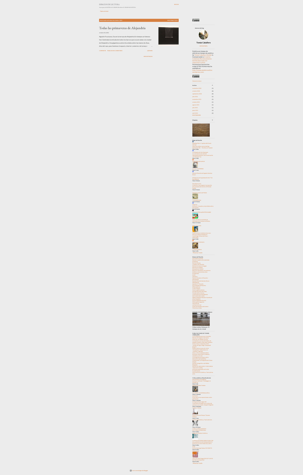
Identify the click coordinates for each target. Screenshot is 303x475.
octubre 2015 (196, 102)
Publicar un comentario (114, 50)
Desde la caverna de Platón (199, 192)
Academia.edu (196, 371)
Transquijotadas (196, 200)
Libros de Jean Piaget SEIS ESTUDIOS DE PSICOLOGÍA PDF (202, 459)
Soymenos (195, 396)
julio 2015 (195, 107)
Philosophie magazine (198, 302)
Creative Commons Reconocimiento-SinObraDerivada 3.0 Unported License (202, 59)
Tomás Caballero (203, 42)
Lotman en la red (196, 305)
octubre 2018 (196, 91)
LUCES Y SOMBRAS (197, 168)
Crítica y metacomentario (199, 428)
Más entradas (148, 56)
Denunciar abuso (196, 81)
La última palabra (197, 249)
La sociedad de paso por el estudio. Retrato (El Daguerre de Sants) (201, 337)
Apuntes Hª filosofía (197, 284)
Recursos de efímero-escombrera (201, 270)
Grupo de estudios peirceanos (200, 306)
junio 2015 (195, 110)
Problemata (195, 273)
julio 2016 (195, 96)
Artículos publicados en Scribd (200, 369)
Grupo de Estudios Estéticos (200, 433)
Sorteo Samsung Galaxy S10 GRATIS (202, 448)
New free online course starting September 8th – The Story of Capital (202, 146)
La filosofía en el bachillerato (200, 294)
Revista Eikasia (196, 263)
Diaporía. (194, 204)
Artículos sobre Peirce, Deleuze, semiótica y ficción (201, 355)
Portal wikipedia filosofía (199, 300)
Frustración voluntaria (198, 242)
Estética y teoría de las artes (199, 272)
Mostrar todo (172, 20)
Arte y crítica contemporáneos (200, 353)
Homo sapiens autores (198, 290)
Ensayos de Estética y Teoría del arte (202, 419)
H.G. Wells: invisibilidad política (201, 393)
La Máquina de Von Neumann (200, 152)
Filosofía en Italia (197, 308)
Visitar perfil (203, 46)
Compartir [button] (102, 50)
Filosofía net (195, 303)
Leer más (149, 50)
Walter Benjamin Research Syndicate (202, 297)
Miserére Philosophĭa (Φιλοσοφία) (201, 212)
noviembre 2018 (196, 88)
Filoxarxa (194, 276)
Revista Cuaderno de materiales (200, 260)
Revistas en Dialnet (197, 267)
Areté (193, 275)
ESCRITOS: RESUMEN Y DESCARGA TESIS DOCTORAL (202, 367)
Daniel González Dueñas (198, 385)
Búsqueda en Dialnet (197, 269)
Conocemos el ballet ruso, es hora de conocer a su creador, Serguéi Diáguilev (202, 404)
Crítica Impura (196, 288)
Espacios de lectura (109, 4)
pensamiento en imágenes (199, 379)
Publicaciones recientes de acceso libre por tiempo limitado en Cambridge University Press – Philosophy (201, 235)
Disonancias (195, 451)
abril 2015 (195, 113)
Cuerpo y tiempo (196, 408)
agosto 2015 (195, 105)
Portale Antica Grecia (198, 293)
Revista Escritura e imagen (199, 266)
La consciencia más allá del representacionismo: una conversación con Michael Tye (202, 155)
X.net (193, 446)
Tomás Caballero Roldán (203, 55)
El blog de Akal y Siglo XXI (199, 402)
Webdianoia (195, 282)
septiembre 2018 (197, 93)
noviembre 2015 (196, 99)
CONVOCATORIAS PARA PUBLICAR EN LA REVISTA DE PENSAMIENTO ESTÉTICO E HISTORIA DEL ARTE (202, 442)
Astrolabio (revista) (197, 258)
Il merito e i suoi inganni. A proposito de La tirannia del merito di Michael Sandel (202, 186)
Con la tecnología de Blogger (140, 470)
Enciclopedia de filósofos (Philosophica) (199, 286)
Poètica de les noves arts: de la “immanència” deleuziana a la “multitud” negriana (200, 350)
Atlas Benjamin (196, 299)
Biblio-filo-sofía (196, 225)
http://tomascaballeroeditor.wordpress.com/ (202, 71)
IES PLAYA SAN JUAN (198, 296)
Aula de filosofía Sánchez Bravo (200, 281)
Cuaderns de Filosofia (198, 264)
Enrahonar (195, 261)
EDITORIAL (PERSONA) (199, 430)
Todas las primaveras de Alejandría (122, 28)
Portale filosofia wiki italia (199, 291)
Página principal (104, 11)
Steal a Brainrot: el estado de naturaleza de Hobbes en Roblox (201, 220)
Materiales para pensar (198, 161)
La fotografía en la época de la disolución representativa (200, 358)
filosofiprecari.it (196, 183)
